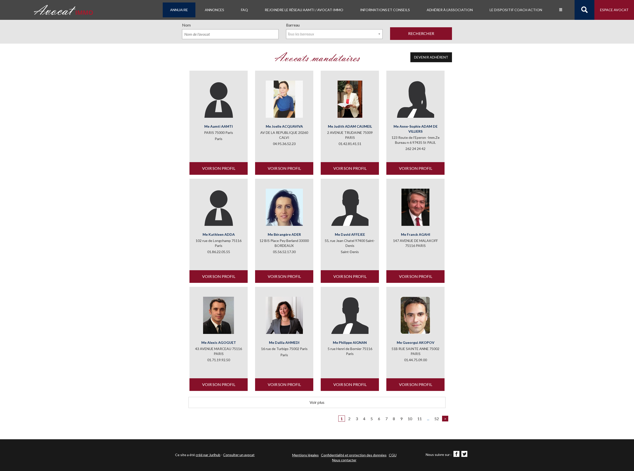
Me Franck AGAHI (415, 234)
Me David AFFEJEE (350, 234)
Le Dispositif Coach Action (516, 10)
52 (436, 418)
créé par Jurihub (208, 455)
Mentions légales (305, 455)
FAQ (244, 10)
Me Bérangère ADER (284, 234)
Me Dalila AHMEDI (284, 342)
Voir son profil (218, 168)
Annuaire (179, 10)
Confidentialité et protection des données (354, 455)
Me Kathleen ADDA (219, 234)
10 (410, 418)
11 (419, 418)
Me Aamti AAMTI (218, 126)
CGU (392, 455)
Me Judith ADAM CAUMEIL (350, 126)
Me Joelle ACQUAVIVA (284, 126)
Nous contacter (344, 460)
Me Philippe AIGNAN (350, 342)
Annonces (214, 10)
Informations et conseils (385, 10)
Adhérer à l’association (450, 10)
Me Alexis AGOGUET (218, 342)
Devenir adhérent (431, 57)
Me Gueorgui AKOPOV (415, 342)
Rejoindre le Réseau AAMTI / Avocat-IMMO (304, 10)
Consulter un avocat (239, 455)
